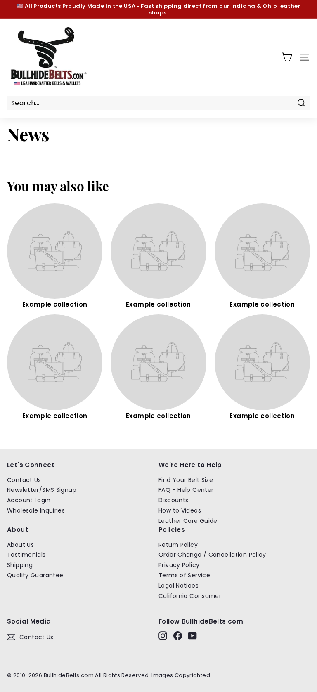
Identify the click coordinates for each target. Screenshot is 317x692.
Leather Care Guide (188, 521)
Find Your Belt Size (185, 480)
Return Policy (178, 545)
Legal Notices (178, 585)
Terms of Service (184, 575)
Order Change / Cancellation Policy (212, 554)
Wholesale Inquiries (36, 510)
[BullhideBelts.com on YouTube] (192, 635)
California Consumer (189, 596)
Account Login (28, 500)
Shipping (20, 565)
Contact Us (24, 480)
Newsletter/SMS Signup (41, 490)
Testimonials (26, 554)
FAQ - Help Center (185, 490)
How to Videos (179, 510)
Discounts (173, 500)
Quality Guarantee (35, 575)
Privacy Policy (178, 565)
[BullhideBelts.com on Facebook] (177, 635)
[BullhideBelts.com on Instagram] (162, 635)
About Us (20, 545)
